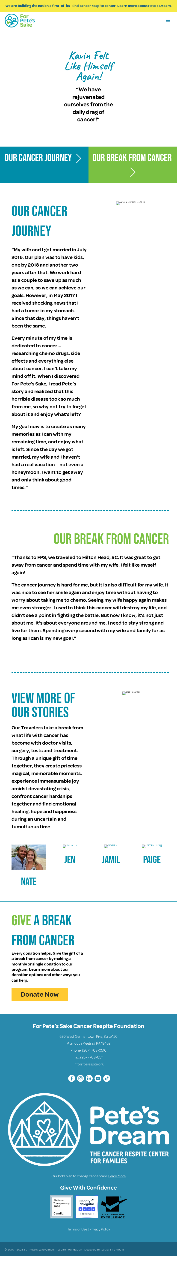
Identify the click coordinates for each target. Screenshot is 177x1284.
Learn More (117, 1176)
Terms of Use (77, 1229)
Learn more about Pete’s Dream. (144, 5)
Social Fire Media (112, 1249)
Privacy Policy (99, 1229)
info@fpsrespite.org (88, 1064)
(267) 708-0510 (94, 1050)
